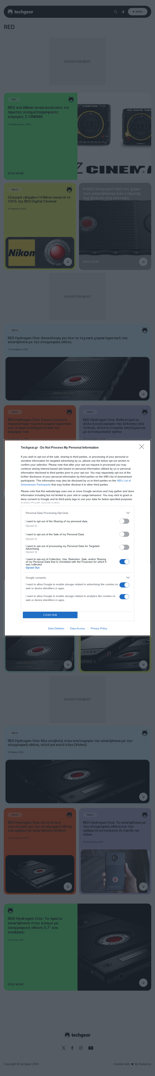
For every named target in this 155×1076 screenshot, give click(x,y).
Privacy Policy (99, 628)
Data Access (77, 628)
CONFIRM (50, 615)
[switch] (124, 521)
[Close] (142, 447)
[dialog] (77, 538)
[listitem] (77, 513)
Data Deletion (56, 628)
